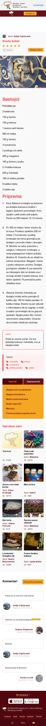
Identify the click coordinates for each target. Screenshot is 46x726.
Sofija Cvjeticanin (22, 36)
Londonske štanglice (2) (12, 549)
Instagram (30, 716)
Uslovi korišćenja (35, 708)
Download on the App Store (15, 701)
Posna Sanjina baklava (34, 549)
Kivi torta (12, 514)
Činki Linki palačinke (34, 445)
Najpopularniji (33, 381)
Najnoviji (13, 381)
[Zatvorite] (2, 5)
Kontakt (19, 710)
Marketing (11, 710)
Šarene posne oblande (34, 514)
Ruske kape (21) (13, 404)
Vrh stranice (22, 695)
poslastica (14, 365)
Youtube (22, 716)
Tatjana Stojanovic (24, 629)
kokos (27, 361)
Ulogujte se (30, 13)
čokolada (14, 361)
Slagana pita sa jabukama (18, 389)
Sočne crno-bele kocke (12, 480)
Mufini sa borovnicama (17, 399)
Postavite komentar (33, 582)
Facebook (7, 716)
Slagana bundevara (15, 394)
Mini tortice (34, 480)
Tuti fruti (12, 445)
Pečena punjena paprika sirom (21, 413)
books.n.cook (26, 677)
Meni (23, 723)
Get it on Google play (31, 701)
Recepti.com (4, 709)
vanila (31, 368)
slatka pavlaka (16, 368)
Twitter (15, 716)
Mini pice (10, 408)
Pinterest (39, 716)
